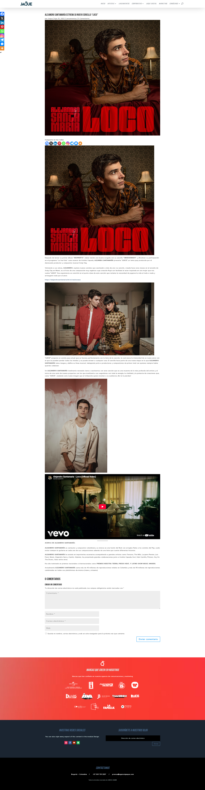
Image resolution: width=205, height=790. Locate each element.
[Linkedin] (55, 143)
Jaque (50, 18)
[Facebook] (47, 143)
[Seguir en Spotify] (78, 742)
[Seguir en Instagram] (66, 742)
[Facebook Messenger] (76, 143)
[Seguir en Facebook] (70, 742)
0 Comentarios (83, 18)
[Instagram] (68, 143)
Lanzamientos (71, 18)
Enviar (156, 744)
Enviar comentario (148, 639)
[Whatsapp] (63, 143)
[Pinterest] (59, 143)
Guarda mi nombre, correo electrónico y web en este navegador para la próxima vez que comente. (86, 634)
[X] (51, 143)
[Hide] (1, 52)
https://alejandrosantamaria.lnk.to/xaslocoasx (63, 280)
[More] (80, 143)
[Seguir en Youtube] (74, 742)
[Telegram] (72, 143)
